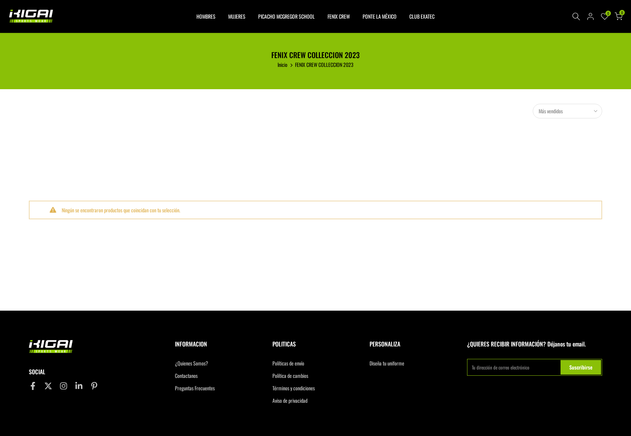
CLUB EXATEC (422, 16)
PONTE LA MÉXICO (380, 16)
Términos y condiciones (293, 388)
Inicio (282, 64)
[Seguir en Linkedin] (79, 385)
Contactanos (186, 375)
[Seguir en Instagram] (64, 385)
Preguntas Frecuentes (195, 388)
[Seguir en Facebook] (33, 385)
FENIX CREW (339, 16)
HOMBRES (205, 16)
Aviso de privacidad (289, 400)
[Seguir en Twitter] (48, 385)
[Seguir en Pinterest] (94, 385)
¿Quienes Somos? (191, 363)
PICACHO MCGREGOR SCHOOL (286, 16)
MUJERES (236, 16)
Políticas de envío (288, 363)
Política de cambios (290, 375)
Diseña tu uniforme (387, 363)
